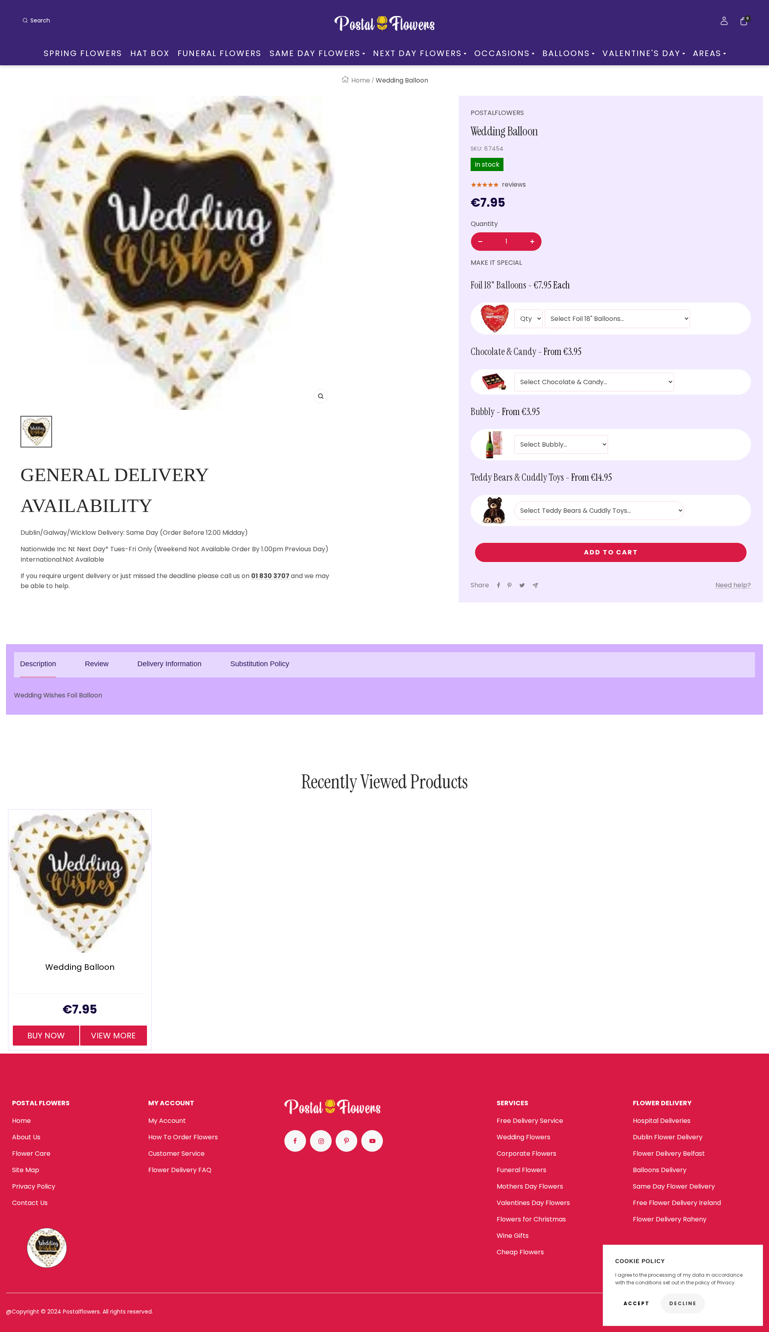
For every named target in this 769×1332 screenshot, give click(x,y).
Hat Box (149, 53)
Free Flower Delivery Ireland (677, 1202)
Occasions (502, 53)
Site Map (25, 1170)
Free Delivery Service (530, 1120)
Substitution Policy (259, 664)
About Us (26, 1137)
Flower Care (31, 1153)
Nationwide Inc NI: (48, 549)
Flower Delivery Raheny (670, 1219)
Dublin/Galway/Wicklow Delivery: (72, 532)
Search (40, 20)
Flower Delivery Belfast (669, 1153)
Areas (707, 53)
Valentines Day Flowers (533, 1202)
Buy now (46, 1035)
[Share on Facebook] (498, 585)
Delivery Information (169, 664)
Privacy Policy (33, 1186)
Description (38, 664)
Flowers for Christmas (531, 1219)
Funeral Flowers (219, 53)
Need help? (733, 585)
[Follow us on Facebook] (295, 1141)
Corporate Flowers (526, 1153)
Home (360, 80)
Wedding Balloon (80, 967)
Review (97, 664)
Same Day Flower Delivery (674, 1186)
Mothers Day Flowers (530, 1186)
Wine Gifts (513, 1235)
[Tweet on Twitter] (522, 585)
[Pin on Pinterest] (509, 585)
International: (41, 559)
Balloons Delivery (659, 1170)
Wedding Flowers (523, 1137)
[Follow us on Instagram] (321, 1141)
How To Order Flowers (183, 1137)
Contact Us (30, 1202)
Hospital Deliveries (661, 1120)
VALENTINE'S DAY (641, 53)
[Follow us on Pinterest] (346, 1141)
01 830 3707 (270, 575)
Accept (637, 1303)
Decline (683, 1303)
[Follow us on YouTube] (372, 1141)
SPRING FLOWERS (83, 53)
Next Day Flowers (417, 53)
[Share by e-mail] (535, 585)
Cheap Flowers (520, 1252)
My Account (167, 1120)
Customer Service (176, 1153)
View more (113, 1035)
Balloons (566, 53)
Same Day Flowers (315, 53)
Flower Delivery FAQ (179, 1170)
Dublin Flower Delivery (668, 1137)
